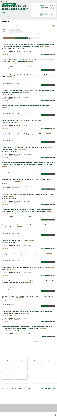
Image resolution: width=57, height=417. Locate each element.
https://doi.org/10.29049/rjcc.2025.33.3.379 (11, 246)
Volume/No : (5, 29)
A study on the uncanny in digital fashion (14, 240)
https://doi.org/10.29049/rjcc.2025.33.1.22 (11, 319)
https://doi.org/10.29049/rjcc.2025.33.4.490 (11, 218)
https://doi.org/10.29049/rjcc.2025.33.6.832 (11, 155)
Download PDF (44, 54)
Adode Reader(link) (34, 38)
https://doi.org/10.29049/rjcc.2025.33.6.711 (11, 126)
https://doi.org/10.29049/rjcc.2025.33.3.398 (11, 260)
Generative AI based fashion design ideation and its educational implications (25, 105)
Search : (4, 33)
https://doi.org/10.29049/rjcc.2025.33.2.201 (11, 289)
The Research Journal (15, 7)
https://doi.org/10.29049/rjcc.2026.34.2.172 (11, 52)
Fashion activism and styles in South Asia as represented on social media (25, 267)
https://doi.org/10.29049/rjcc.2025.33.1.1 (10, 304)
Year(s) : (4, 31)
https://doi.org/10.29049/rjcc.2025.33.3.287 (11, 233)
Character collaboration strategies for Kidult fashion (18, 120)
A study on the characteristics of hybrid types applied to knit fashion (23, 134)
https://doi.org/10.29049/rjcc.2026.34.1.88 (11, 113)
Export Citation (52, 54)
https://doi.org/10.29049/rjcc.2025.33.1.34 (11, 334)
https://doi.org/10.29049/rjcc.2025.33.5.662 (11, 187)
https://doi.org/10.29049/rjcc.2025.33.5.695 (11, 202)
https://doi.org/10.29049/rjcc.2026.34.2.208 (11, 83)
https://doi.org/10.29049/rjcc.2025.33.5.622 (11, 172)
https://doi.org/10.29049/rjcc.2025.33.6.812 (11, 140)
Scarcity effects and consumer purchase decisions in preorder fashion (24, 254)
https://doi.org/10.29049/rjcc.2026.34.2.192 (11, 68)
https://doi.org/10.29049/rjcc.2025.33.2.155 (11, 273)
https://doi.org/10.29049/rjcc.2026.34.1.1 (10, 98)
